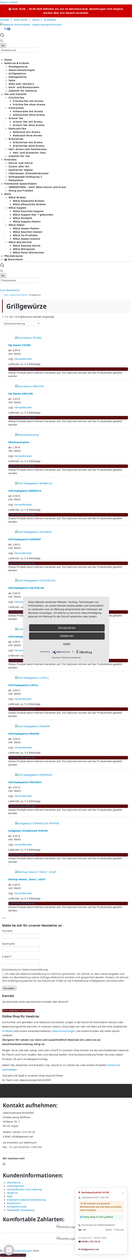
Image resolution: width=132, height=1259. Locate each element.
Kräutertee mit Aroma (27, 142)
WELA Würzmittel (20, 242)
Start (6, 295)
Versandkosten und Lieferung (24, 1189)
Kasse (35, 19)
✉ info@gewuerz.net (88, 1249)
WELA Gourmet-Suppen (28, 211)
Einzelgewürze (18, 66)
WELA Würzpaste (24, 249)
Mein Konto (21, 19)
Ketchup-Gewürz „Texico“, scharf (26, 879)
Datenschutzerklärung (71, 657)
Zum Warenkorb (9, 290)
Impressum (14, 1203)
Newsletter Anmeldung (20, 1210)
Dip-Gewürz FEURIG (19, 345)
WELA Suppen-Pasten (27, 221)
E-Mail (6, 956)
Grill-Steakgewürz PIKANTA (23, 733)
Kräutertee (16, 138)
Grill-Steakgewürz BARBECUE (24, 490)
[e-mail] (6, 29)
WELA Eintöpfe (22, 218)
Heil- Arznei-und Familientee (28, 149)
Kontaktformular (17, 1206)
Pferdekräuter (13, 256)
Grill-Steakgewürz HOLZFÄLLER (26, 587)
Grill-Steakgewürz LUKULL (23, 685)
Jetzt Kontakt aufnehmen (18, 1010)
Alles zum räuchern (21, 83)
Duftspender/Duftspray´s (25, 176)
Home (8, 59)
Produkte (10, 159)
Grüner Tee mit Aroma (27, 121)
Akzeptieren (67, 628)
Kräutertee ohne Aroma (28, 145)
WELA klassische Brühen (29, 200)
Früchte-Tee (16, 97)
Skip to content (9, 2)
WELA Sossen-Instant (26, 238)
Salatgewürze (18, 77)
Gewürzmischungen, (64, 1031)
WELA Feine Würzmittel (28, 252)
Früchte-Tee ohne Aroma (29, 104)
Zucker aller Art (19, 166)
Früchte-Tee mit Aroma (28, 101)
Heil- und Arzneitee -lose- (29, 152)
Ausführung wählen (21, 369)
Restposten (16, 180)
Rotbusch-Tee (17, 128)
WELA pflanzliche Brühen (29, 204)
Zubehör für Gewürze (23, 90)
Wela (7, 194)
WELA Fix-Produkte (25, 235)
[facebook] (9, 29)
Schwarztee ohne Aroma (29, 114)
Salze (12, 80)
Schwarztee (16, 107)
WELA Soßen (17, 225)
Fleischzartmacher (18, 442)
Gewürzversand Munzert (17, 1250)
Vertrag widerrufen (13, 1255)
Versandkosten (23, 359)
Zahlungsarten (15, 1186)
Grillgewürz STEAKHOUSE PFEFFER (28, 830)
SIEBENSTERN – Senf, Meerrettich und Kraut (37, 187)
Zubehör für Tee (19, 156)
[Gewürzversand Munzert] (31, 24)
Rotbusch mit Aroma (26, 132)
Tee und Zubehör (15, 94)
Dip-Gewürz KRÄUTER (20, 393)
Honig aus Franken (21, 190)
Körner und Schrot (21, 163)
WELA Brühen (17, 197)
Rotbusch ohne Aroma (27, 135)
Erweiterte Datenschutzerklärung (26, 1199)
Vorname (7, 930)
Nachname (8, 943)
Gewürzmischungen (22, 70)
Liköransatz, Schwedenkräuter (29, 173)
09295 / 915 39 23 (24, 1132)
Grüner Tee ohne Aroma (28, 125)
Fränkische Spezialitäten (20, 183)
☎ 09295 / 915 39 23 (89, 1241)
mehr (67, 644)
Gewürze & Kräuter (17, 63)
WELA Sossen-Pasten (26, 228)
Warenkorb (15, 259)
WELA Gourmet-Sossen (27, 231)
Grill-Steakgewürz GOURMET (24, 539)
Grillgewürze (17, 73)
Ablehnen (67, 636)
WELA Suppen (17, 207)
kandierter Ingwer (21, 169)
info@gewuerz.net (22, 1136)
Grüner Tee (16, 118)
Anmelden (50, 19)
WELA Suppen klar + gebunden (33, 214)
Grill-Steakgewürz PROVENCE (25, 782)
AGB (9, 1196)
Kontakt (4, 19)
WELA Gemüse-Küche (27, 245)
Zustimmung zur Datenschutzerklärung (25, 969)
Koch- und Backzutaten (24, 87)
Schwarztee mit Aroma (28, 111)
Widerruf (12, 1192)
